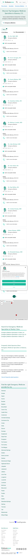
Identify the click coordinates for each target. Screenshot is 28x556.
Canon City (4, 409)
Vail (2, 509)
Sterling (3, 504)
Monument (3, 488)
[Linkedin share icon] (21, 549)
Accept (14, 284)
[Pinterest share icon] (26, 549)
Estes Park (4, 436)
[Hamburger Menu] (4, 2)
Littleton (3, 471)
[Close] (25, 267)
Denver (3, 428)
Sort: (18, 32)
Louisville (3, 480)
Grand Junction (5, 455)
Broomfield (4, 407)
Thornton (3, 507)
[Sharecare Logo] (9, 2)
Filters (5, 29)
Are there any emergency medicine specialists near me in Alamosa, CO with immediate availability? (12, 371)
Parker (3, 490)
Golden (3, 453)
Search (17, 2)
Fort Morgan (4, 447)
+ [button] (1, 301)
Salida (2, 499)
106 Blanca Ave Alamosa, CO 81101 (10, 48)
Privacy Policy (17, 276)
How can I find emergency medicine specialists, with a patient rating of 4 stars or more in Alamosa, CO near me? (13, 357)
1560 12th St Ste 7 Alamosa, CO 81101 (11, 264)
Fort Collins (4, 444)
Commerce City (5, 420)
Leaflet (16, 319)
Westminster (4, 512)
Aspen (2, 396)
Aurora (3, 398)
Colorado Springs (5, 417)
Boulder (3, 401)
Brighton (3, 404)
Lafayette (3, 466)
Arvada (3, 393)
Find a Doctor (4, 6)
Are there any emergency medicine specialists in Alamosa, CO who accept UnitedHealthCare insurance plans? (13, 364)
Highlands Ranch (5, 463)
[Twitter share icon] (23, 549)
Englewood (4, 434)
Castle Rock (4, 412)
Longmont (3, 477)
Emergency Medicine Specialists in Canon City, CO (13, 334)
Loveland (3, 482)
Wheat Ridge (4, 515)
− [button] (1, 303)
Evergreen (3, 439)
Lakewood (3, 469)
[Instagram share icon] (19, 549)
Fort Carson (4, 442)
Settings (14, 287)
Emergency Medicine (19, 6)
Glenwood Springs (5, 450)
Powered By (11, 522)
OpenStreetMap (21, 319)
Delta (2, 426)
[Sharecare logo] (14, 548)
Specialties (11, 6)
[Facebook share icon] (17, 549)
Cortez (3, 423)
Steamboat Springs (6, 501)
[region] (14, 278)
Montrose (3, 485)
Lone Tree (3, 474)
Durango (3, 431)
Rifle (2, 496)
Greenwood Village (6, 461)
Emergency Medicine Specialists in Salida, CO (12, 336)
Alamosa (3, 390)
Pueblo (3, 493)
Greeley (3, 458)
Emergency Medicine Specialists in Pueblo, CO (12, 332)
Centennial (4, 415)
